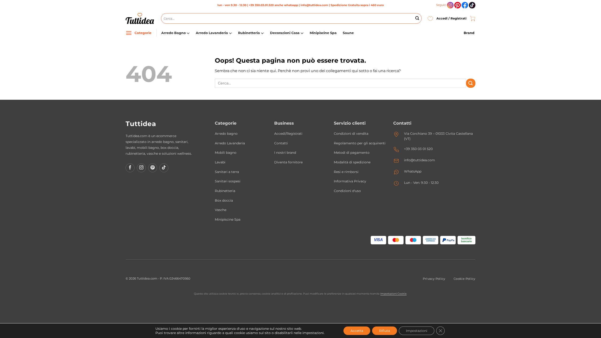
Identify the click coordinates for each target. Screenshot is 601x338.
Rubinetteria (249, 33)
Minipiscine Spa (323, 33)
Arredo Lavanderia (212, 33)
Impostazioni (416, 331)
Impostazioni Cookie (393, 293)
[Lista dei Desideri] (430, 18)
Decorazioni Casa (285, 33)
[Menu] (129, 33)
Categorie (143, 33)
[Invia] (417, 19)
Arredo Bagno (173, 33)
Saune (348, 33)
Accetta (357, 331)
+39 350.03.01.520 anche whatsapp (273, 5)
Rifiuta (384, 331)
